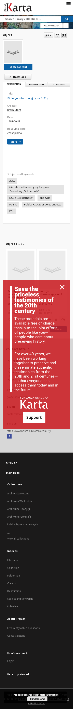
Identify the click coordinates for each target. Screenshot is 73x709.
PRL (11, 211)
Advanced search (51, 25)
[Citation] (64, 35)
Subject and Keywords (20, 598)
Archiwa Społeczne (18, 493)
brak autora (14, 110)
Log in (10, 661)
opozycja (45, 198)
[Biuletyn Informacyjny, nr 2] (52, 269)
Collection (13, 568)
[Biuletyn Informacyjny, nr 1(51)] (13, 52)
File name (12, 560)
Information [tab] (36, 84)
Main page (13, 472)
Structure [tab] (59, 84)
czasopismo (14, 133)
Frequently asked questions (23, 628)
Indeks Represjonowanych (22, 524)
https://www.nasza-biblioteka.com (27, 431)
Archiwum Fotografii (19, 516)
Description (14, 591)
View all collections (18, 538)
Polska (13, 204)
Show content (18, 67)
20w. (12, 180)
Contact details (16, 635)
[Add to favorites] (57, 35)
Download (19, 77)
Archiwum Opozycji (18, 509)
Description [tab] (14, 84)
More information (49, 694)
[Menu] (68, 3)
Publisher (12, 606)
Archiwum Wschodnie (19, 501)
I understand (37, 699)
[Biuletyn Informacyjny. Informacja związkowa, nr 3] (21, 269)
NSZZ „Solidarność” (21, 198)
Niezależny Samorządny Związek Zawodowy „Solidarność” (29, 189)
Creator (11, 583)
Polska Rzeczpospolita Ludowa (42, 204)
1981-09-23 (13, 121)
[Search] (67, 19)
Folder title (13, 575)
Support (34, 417)
